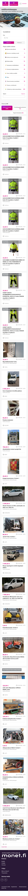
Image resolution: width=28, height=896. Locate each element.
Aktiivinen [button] (8, 42)
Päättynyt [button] (19, 42)
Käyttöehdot (14, 886)
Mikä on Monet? (5, 871)
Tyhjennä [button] (23, 93)
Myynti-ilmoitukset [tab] (18, 112)
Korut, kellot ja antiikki (12, 73)
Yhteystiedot (4, 873)
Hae (4, 35)
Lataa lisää (4, 846)
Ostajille (3, 863)
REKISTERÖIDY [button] (14, 4)
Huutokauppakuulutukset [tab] (20, 108)
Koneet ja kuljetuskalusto (13, 69)
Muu (8, 77)
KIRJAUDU (5, 4)
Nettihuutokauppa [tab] (7, 108)
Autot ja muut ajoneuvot (12, 57)
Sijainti (4, 93)
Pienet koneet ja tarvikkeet (13, 81)
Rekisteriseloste (23, 886)
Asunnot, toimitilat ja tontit (13, 53)
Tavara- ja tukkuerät (11, 85)
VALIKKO (24, 3)
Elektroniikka (10, 61)
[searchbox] (3, 96)
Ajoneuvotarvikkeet (11, 49)
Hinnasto (3, 865)
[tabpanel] (14, 481)
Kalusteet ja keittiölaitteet (13, 65)
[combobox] (14, 96)
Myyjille (3, 861)
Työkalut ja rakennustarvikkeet (14, 89)
